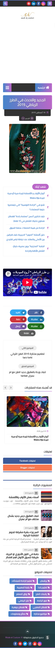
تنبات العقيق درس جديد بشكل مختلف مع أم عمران (23, 517)
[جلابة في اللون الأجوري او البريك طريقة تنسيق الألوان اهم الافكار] (46, 553)
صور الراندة (42, 601)
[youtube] (35, 644)
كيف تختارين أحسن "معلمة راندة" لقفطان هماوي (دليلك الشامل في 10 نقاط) (26, 218)
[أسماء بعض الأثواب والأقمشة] (46, 496)
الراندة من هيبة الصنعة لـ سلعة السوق (27, 228)
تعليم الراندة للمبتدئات (22, 581)
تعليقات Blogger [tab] (27, 468)
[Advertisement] (27, 52)
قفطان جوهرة (18, 607)
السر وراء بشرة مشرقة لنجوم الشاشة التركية (24, 534)
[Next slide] (5, 387)
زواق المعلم (21, 594)
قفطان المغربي (40, 607)
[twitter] (25, 644)
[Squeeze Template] (47, 637)
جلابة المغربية (23, 587)
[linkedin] (33, 3)
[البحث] (5, 3)
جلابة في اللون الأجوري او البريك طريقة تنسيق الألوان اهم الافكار (22, 556)
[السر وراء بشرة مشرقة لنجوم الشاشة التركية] (46, 531)
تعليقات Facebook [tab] (27, 461)
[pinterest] (29, 3)
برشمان (43, 581)
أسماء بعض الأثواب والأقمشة (24, 497)
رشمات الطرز (41, 594)
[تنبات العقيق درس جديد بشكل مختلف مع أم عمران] (46, 515)
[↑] (27, 631)
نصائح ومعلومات (18, 614)
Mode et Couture (12, 637)
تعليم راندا (42, 587)
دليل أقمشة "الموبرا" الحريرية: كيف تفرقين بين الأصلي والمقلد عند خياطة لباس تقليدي (25, 237)
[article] (27, 352)
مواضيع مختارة (40, 614)
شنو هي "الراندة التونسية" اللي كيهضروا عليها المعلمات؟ (26, 207)
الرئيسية (41, 88)
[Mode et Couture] (27, 16)
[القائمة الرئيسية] (7, 87)
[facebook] (38, 3)
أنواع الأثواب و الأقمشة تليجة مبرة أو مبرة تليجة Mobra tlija (26, 195)
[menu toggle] (49, 3)
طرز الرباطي (23, 601)
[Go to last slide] (10, 387)
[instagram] (43, 3)
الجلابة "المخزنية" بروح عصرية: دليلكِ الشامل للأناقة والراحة (29, 248)
